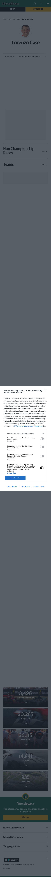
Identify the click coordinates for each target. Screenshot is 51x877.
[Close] (46, 391)
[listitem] (25, 433)
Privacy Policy (39, 486)
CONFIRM (15, 478)
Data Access (25, 486)
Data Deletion (12, 486)
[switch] (42, 438)
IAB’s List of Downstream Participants (28, 426)
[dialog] (25, 438)
